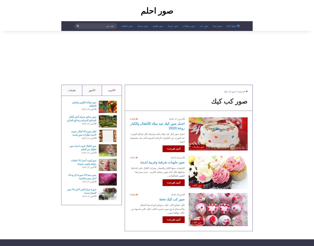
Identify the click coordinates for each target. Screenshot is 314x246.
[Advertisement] (157, 57)
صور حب (204, 26)
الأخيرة (111, 90)
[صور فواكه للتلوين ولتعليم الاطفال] (108, 107)
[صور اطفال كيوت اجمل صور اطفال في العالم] (108, 150)
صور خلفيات (127, 26)
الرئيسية (241, 91)
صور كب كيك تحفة (172, 199)
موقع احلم (232, 26)
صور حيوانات (189, 26)
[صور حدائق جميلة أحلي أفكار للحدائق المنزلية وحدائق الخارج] (108, 121)
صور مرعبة (142, 26)
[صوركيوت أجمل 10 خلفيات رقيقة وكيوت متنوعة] (108, 165)
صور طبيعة (158, 26)
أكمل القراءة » (174, 148)
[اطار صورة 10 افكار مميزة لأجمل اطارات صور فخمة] (108, 136)
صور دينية (217, 26)
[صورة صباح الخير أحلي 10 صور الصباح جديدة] (108, 194)
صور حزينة (173, 26)
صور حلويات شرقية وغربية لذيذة (162, 162)
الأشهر (92, 90)
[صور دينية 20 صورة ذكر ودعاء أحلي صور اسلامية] (108, 179)
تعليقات (72, 90)
